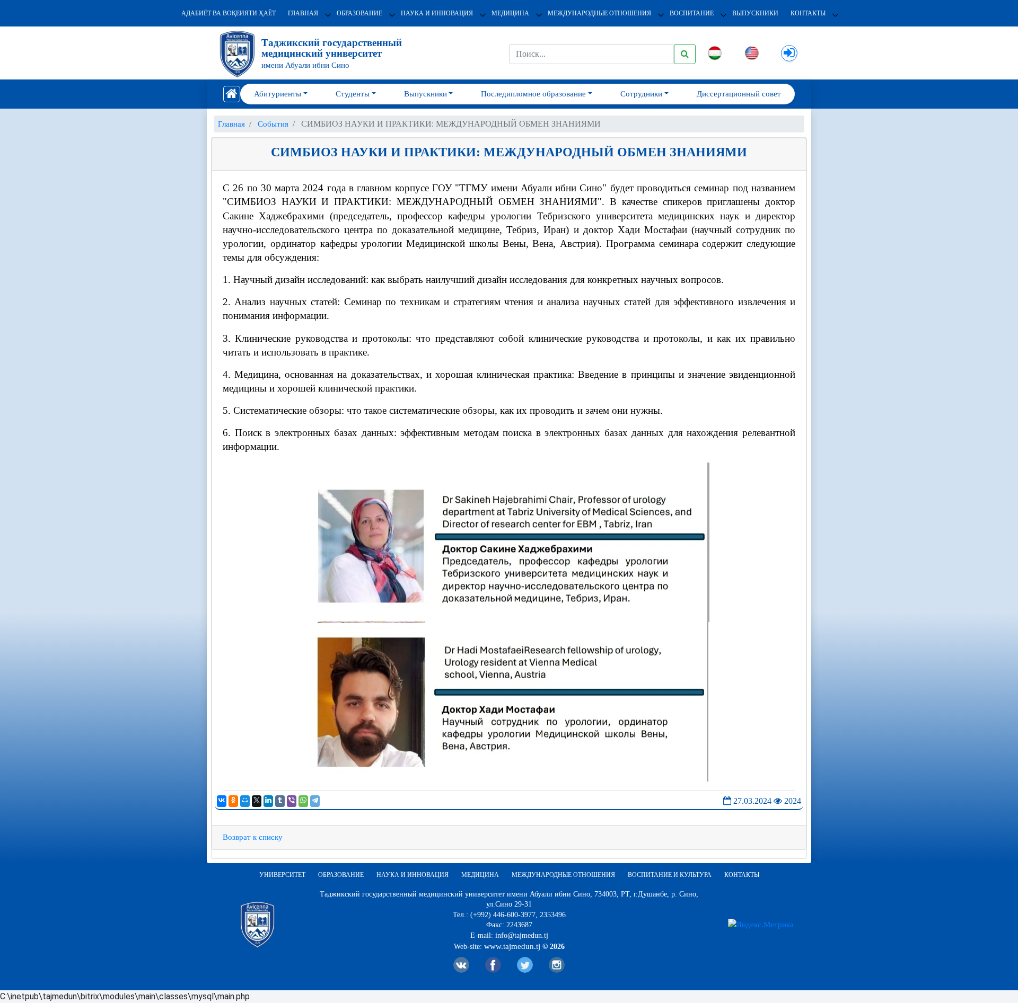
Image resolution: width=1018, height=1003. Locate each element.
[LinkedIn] (268, 801)
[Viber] (291, 801)
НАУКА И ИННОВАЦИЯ (437, 13)
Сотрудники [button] (641, 94)
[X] (256, 801)
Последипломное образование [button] (533, 94)
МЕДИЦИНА (510, 13)
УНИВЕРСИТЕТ (282, 874)
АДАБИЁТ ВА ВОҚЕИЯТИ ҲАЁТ (228, 13)
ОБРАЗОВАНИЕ (359, 13)
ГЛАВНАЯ (303, 13)
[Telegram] (315, 801)
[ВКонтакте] (221, 801)
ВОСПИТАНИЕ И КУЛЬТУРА (670, 874)
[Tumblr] (280, 801)
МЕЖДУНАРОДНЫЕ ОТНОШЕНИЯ (599, 13)
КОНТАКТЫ (808, 13)
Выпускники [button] (425, 94)
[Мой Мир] (245, 801)
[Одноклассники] (233, 801)
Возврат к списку (253, 837)
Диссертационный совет (739, 94)
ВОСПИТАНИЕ (692, 13)
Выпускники (755, 13)
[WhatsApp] (303, 801)
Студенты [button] (353, 94)
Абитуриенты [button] (277, 94)
